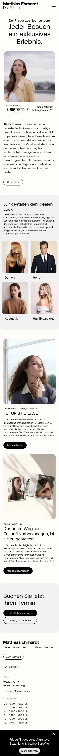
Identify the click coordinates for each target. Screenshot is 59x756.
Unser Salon (13, 182)
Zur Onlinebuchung (20, 613)
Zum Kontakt (13, 656)
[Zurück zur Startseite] (20, 8)
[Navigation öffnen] (54, 6)
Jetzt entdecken (15, 445)
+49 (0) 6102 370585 (20, 620)
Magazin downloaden (18, 571)
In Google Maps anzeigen (16, 691)
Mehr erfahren (29, 750)
